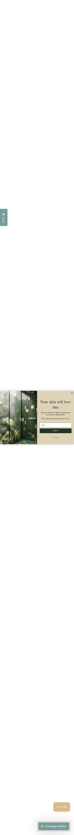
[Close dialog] (72, 393)
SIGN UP (55, 431)
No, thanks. (55, 437)
